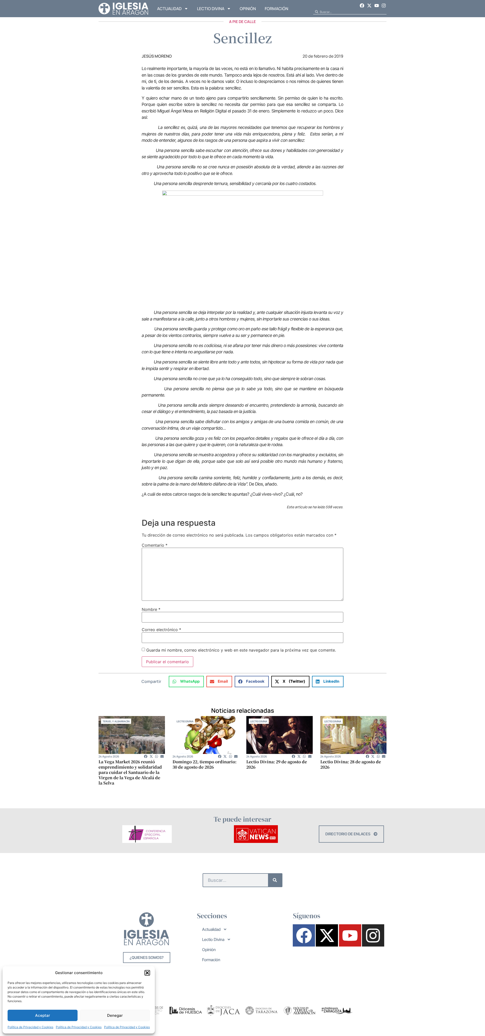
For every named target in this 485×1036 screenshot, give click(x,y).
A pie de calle (242, 21)
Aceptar (42, 1015)
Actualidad (169, 8)
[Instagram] (383, 5)
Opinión (248, 8)
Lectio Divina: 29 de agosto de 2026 (276, 764)
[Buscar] (275, 880)
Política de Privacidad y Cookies (30, 1027)
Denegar (115, 1015)
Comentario (154, 545)
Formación (276, 8)
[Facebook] (362, 5)
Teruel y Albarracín (116, 721)
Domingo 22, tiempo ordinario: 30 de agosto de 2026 (204, 764)
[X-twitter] (369, 5)
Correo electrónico (161, 630)
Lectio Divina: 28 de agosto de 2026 (350, 764)
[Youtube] (376, 5)
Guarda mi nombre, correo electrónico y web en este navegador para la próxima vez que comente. (241, 650)
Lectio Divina (210, 8)
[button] (147, 972)
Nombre (151, 609)
